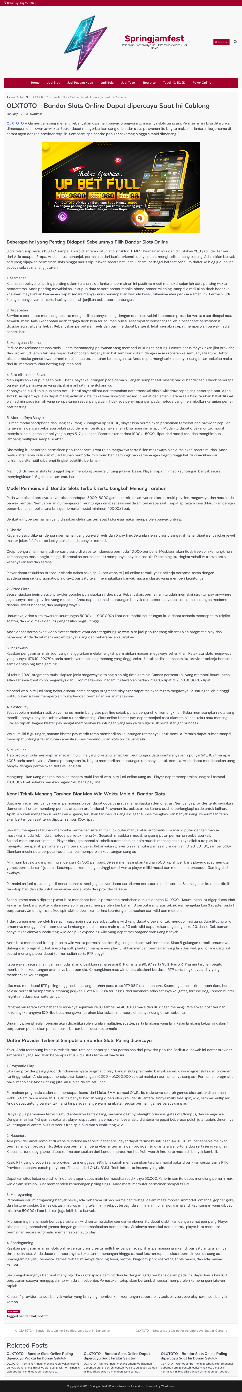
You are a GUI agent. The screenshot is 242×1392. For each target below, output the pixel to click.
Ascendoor (137, 1386)
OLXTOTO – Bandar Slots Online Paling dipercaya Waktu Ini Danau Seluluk (40, 1355)
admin (37, 114)
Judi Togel (128, 83)
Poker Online (202, 83)
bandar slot (27, 1316)
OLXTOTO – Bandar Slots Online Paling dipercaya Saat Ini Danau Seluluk (194, 1355)
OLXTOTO (15, 123)
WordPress (168, 1386)
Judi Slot (53, 83)
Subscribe (221, 42)
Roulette (149, 83)
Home (35, 83)
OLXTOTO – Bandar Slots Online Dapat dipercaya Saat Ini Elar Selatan (117, 1355)
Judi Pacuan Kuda (80, 83)
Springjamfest (154, 38)
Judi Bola (107, 83)
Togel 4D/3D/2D (174, 83)
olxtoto (43, 1316)
